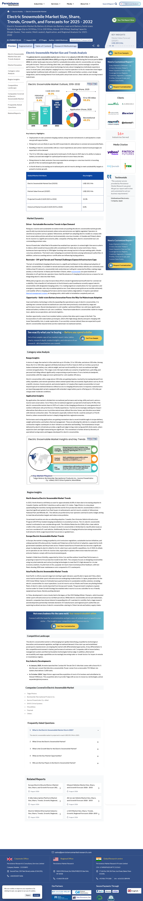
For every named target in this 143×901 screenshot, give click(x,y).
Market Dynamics (15, 65)
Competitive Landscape (13, 86)
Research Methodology (65, 46)
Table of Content (43, 46)
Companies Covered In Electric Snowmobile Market (16, 96)
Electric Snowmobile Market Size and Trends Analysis (16, 56)
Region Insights (14, 79)
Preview (12, 46)
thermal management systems (37, 293)
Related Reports (14, 113)
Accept (36, 895)
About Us (84, 4)
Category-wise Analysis (14, 72)
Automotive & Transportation (81, 40)
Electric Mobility (17, 11)
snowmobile (76, 271)
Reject (28, 895)
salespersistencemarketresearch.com (73, 852)
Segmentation (25, 46)
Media (69, 4)
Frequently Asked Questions (15, 106)
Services (54, 4)
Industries (38, 4)
